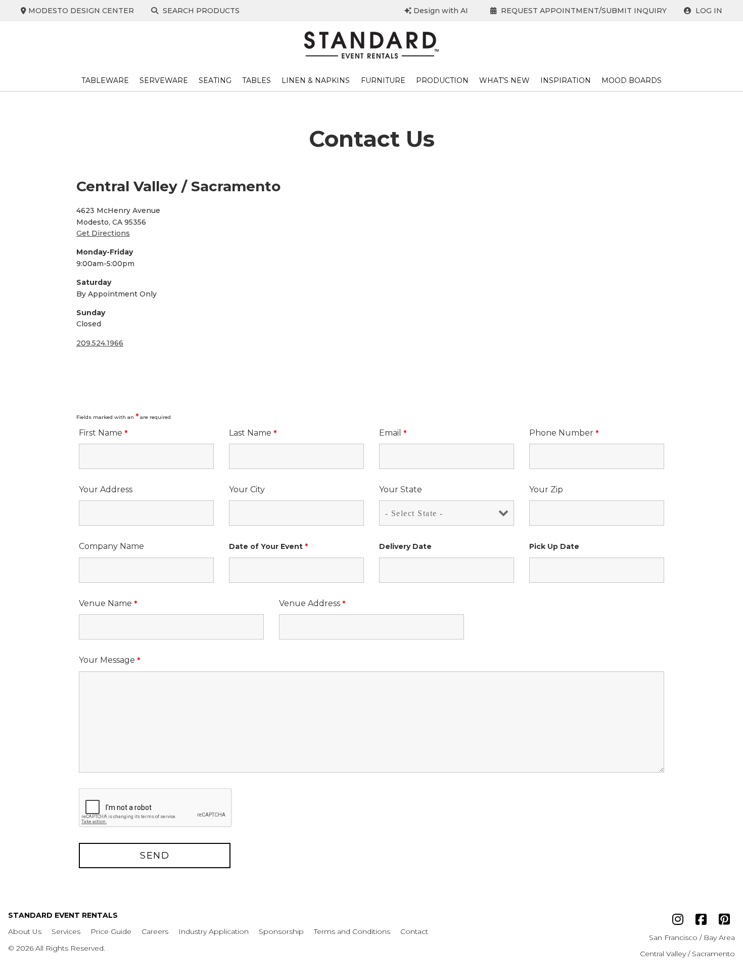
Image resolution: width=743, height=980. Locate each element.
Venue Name (108, 603)
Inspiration (565, 80)
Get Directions (103, 233)
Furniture (383, 80)
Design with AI (439, 10)
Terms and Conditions (352, 931)
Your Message (109, 660)
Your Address (105, 489)
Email (392, 433)
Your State (400, 489)
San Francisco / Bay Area (692, 937)
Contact (414, 931)
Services (66, 931)
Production (442, 80)
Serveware (164, 80)
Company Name (111, 546)
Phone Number (563, 433)
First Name (103, 433)
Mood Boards (631, 80)
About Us (24, 931)
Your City (247, 489)
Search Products (200, 10)
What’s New (504, 80)
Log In (707, 10)
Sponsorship (281, 931)
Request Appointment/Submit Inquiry (583, 10)
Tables (256, 80)
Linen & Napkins (316, 80)
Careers (155, 931)
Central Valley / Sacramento (687, 953)
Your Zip (546, 489)
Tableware (105, 80)
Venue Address (312, 603)
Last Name (252, 433)
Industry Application (213, 931)
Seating (215, 80)
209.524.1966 (99, 343)
